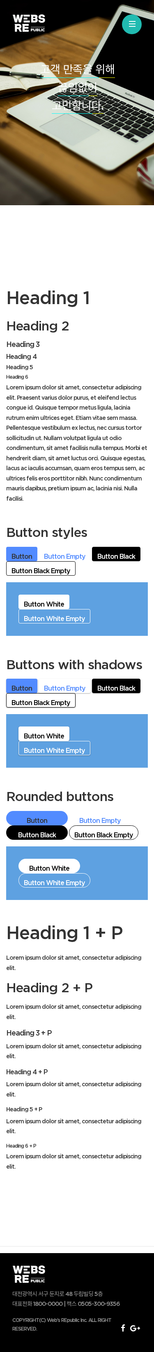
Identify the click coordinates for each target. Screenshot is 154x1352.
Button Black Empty (40, 570)
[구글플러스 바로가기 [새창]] (135, 1327)
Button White (44, 604)
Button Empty (64, 556)
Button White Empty (54, 618)
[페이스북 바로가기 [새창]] (123, 1327)
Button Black (116, 556)
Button (21, 556)
